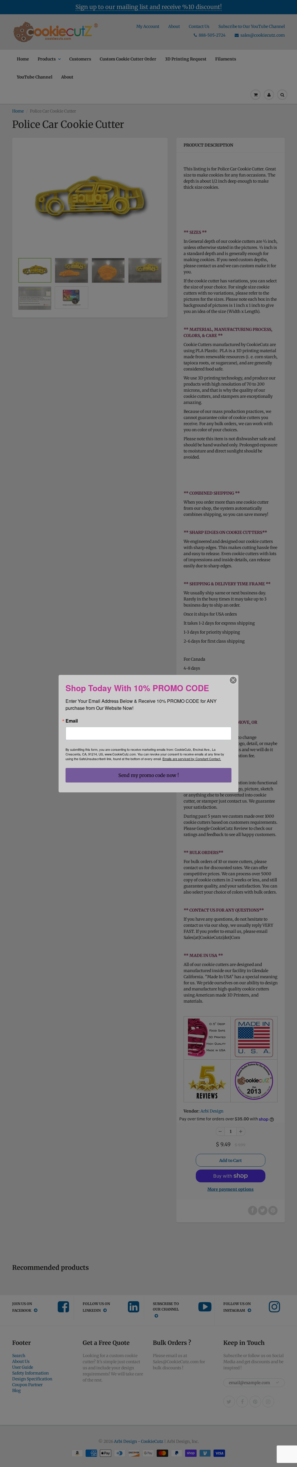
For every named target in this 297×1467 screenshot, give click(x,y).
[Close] (233, 680)
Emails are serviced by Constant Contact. (191, 758)
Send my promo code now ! (148, 775)
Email (72, 721)
